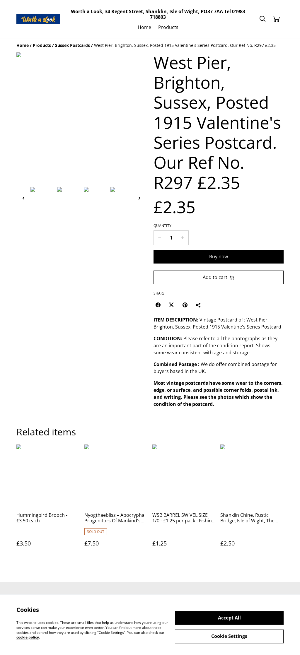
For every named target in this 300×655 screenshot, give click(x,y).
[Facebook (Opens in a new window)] (158, 304)
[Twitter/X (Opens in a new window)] (171, 304)
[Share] (198, 304)
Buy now (218, 256)
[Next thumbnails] (139, 198)
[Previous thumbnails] (23, 198)
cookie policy (27, 637)
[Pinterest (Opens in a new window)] (184, 304)
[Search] (262, 19)
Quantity (162, 226)
